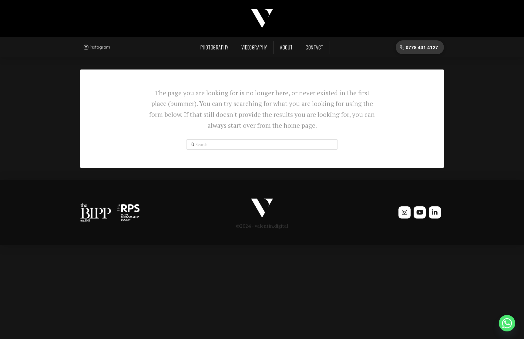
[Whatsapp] (507, 323)
